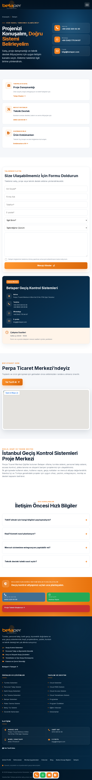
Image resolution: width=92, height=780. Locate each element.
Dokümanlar (54, 712)
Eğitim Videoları (55, 708)
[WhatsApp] (43, 775)
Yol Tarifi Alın (9, 748)
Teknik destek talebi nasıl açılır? (21, 561)
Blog (51, 760)
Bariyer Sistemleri (10, 699)
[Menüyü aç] (87, 4)
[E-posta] (49, 775)
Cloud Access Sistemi (58, 691)
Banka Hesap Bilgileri (63, 760)
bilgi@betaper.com (20, 322)
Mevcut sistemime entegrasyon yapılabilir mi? (27, 547)
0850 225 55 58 (19, 120)
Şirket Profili (6, 760)
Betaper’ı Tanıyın (9, 667)
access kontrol (9, 467)
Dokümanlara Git (20, 143)
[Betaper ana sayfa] (45, 629)
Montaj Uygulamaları (31, 760)
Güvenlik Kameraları (11, 712)
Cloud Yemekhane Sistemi (59, 695)
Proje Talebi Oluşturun (13, 607)
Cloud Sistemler (55, 683)
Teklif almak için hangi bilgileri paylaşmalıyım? (28, 520)
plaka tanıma (22, 467)
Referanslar (17, 760)
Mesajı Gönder (44, 265)
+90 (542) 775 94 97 (20, 314)
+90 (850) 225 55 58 (20, 307)
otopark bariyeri (39, 467)
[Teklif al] (55, 775)
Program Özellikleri (57, 703)
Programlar (54, 699)
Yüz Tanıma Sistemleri (12, 695)
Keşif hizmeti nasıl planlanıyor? (20, 534)
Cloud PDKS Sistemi (57, 687)
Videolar (44, 760)
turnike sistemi (58, 464)
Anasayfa (5, 17)
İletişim (76, 760)
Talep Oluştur (18, 96)
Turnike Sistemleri (10, 683)
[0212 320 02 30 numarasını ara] (36, 775)
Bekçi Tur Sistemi (10, 708)
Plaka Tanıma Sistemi (12, 703)
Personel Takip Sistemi (12, 687)
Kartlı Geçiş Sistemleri (12, 691)
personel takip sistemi (76, 464)
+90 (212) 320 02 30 (20, 305)
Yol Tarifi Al (11, 382)
